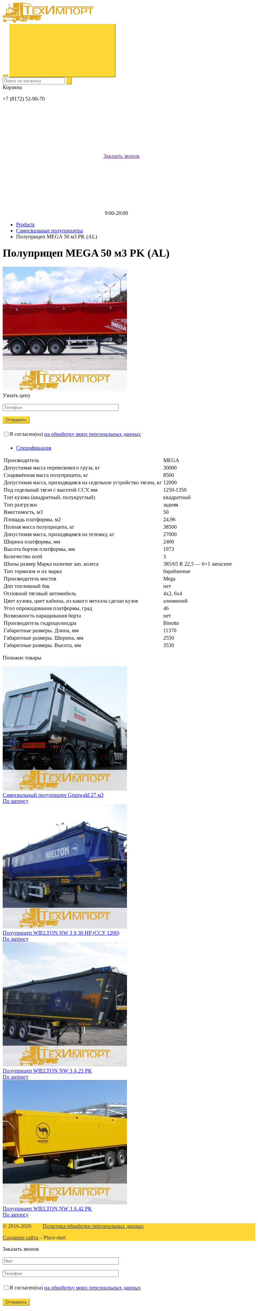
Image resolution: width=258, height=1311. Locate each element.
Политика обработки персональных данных (93, 1226)
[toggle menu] (5, 75)
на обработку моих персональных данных (92, 434)
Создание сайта (20, 1237)
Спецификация (33, 448)
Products (25, 224)
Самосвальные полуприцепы (49, 230)
